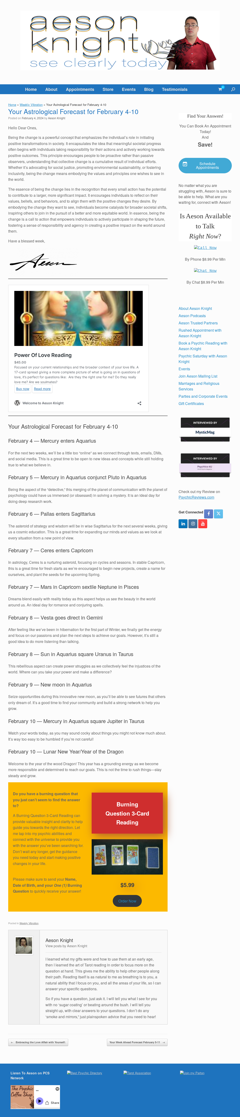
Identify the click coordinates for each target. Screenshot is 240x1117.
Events (129, 89)
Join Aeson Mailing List (198, 376)
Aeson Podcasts (192, 315)
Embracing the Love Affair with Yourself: (38, 1042)
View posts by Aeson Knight (66, 945)
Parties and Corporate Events (203, 396)
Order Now (127, 901)
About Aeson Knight (195, 308)
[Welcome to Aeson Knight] (120, 40)
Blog (149, 89)
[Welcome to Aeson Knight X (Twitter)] (218, 513)
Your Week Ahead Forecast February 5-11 (137, 1042)
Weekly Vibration (31, 104)
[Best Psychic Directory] (84, 1073)
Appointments (80, 89)
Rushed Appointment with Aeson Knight (200, 332)
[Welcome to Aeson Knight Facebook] (208, 513)
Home (31, 89)
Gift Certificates (191, 403)
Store (108, 89)
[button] (233, 89)
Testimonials (175, 89)
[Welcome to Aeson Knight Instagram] (192, 523)
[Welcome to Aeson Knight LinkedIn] (183, 523)
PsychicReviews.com (196, 497)
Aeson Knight (56, 118)
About (51, 89)
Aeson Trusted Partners (198, 323)
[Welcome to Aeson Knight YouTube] (202, 523)
